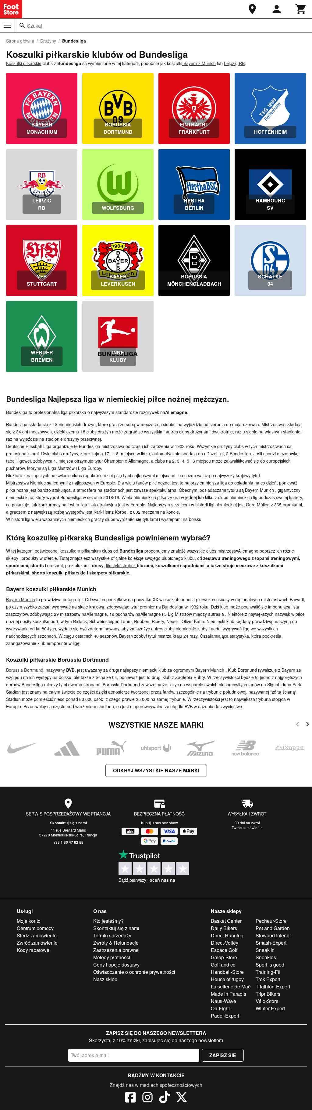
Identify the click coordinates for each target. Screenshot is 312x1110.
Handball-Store (227, 971)
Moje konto (29, 920)
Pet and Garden (273, 928)
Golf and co (223, 964)
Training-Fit (268, 971)
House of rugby (227, 979)
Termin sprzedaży (112, 935)
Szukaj (34, 25)
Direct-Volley (224, 942)
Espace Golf (224, 949)
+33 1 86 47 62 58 (68, 842)
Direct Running (227, 935)
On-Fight (220, 1008)
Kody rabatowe (33, 949)
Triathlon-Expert (273, 986)
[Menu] (7, 26)
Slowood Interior (273, 935)
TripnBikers (268, 993)
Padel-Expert (225, 1015)
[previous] (297, 725)
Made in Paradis (228, 993)
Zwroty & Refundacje (116, 942)
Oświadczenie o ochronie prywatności (134, 971)
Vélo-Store (267, 1001)
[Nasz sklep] (252, 9)
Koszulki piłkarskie (23, 63)
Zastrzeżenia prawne (116, 949)
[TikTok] (164, 1098)
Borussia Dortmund (24, 670)
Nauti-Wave (223, 1001)
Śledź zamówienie (37, 935)
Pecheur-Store (271, 920)
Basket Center (226, 920)
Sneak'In (265, 949)
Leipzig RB (234, 63)
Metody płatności (111, 957)
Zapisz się (222, 1055)
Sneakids (266, 957)
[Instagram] (147, 1098)
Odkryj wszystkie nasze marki (156, 770)
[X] (182, 1098)
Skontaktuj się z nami (68, 822)
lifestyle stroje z (121, 565)
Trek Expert (268, 979)
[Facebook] (130, 1098)
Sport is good (270, 964)
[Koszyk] (301, 9)
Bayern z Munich (199, 63)
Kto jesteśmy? (108, 920)
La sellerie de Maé (231, 986)
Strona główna (20, 41)
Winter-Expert (270, 1008)
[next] (307, 725)
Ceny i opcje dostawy (116, 964)
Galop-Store (224, 957)
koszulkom (70, 551)
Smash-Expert (271, 942)
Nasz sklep (105, 979)
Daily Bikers (224, 928)
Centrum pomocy (35, 928)
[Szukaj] (22, 26)
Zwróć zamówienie (247, 827)
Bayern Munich (20, 599)
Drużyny (48, 41)
